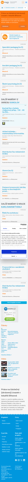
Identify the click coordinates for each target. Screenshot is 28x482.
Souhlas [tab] (5, 228)
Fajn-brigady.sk (19, 455)
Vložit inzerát (19, 420)
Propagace (18, 428)
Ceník (17, 423)
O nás (3, 439)
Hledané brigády (6, 423)
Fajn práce (17, 450)
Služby (17, 426)
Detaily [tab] (14, 228)
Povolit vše (14, 251)
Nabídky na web (6, 447)
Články (3, 420)
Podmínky (4, 441)
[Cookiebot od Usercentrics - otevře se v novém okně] (20, 225)
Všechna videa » (6, 379)
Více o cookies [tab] (23, 228)
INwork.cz (17, 445)
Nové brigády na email (14, 302)
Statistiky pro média (7, 444)
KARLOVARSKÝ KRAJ (11, 207)
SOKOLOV (14, 102)
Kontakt (4, 436)
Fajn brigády (18, 439)
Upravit (13, 256)
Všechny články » (6, 355)
